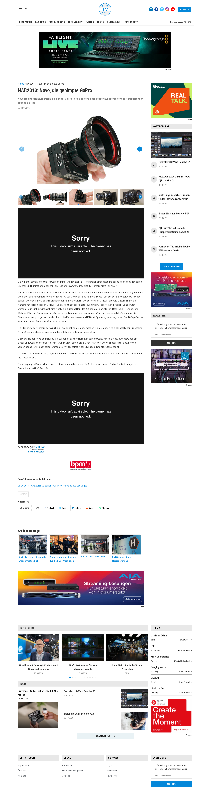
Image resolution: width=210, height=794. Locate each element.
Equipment (25, 22)
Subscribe (184, 9)
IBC (153, 646)
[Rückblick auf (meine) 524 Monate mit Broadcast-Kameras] (38, 647)
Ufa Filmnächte (159, 635)
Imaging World (158, 667)
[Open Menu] (20, 9)
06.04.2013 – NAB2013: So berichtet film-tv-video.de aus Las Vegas (52, 485)
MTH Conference (160, 656)
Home (21, 83)
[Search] (26, 9)
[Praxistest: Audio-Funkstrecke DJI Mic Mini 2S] (38, 715)
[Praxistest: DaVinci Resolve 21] (134, 698)
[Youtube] (173, 9)
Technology (75, 22)
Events (89, 22)
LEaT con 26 (157, 688)
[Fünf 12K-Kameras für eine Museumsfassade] (83, 647)
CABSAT (155, 677)
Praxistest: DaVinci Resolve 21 (174, 162)
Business (40, 22)
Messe (23, 494)
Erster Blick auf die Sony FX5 (174, 213)
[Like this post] (38, 508)
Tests (100, 22)
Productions (57, 22)
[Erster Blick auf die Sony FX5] (134, 721)
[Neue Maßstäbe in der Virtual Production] (127, 647)
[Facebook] (156, 9)
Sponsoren (131, 22)
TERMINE (157, 627)
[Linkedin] (151, 9)
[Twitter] (162, 9)
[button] (139, 149)
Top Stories (27, 627)
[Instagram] (167, 9)
